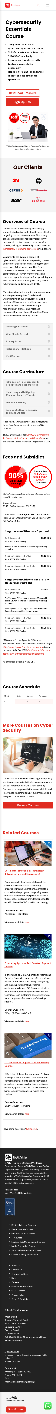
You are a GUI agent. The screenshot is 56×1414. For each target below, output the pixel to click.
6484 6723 (17, 1375)
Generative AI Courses (22, 1229)
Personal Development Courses (26, 1250)
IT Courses (16, 1237)
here (27, 921)
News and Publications (22, 1286)
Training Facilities (19, 1274)
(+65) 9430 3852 (23, 1371)
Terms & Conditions (20, 1299)
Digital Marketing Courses (23, 1225)
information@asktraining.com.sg (19, 1381)
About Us (15, 1265)
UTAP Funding (18, 1290)
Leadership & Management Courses (28, 1242)
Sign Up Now (22, 102)
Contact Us (16, 1269)
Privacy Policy (17, 1295)
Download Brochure (23, 93)
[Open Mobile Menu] (48, 5)
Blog (13, 1278)
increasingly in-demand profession (20, 248)
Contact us (31, 1128)
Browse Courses (28, 805)
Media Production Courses (23, 1246)
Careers (15, 1282)
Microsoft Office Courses (23, 1233)
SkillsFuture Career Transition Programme (23, 646)
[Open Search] (38, 5)
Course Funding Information (24, 1254)
